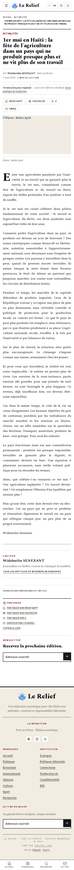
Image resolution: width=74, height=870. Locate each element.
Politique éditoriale (52, 761)
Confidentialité (49, 779)
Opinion (8, 779)
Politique (9, 761)
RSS (42, 786)
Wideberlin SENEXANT (21, 73)
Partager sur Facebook (22, 613)
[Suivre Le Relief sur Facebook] (29, 739)
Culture (8, 786)
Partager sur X (16, 618)
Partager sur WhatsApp (22, 608)
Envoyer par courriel (21, 623)
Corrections (47, 767)
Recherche (10, 798)
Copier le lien (11, 628)
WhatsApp (15, 101)
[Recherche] (61, 6)
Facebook (39, 101)
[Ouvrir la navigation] (6, 5)
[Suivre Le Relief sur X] (45, 739)
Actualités (20, 17)
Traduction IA (49, 774)
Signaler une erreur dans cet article (25, 590)
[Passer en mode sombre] (68, 6)
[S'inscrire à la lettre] (67, 656)
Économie (9, 767)
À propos (46, 756)
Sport (6, 792)
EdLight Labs (43, 845)
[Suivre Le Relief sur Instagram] (37, 739)
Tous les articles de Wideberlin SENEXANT (32, 571)
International (11, 774)
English (46, 849)
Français (37, 849)
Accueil (7, 17)
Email (12, 108)
